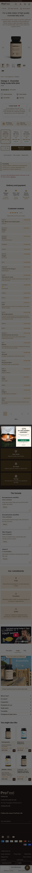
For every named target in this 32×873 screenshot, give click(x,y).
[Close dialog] (30, 427)
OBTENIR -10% (23, 440)
